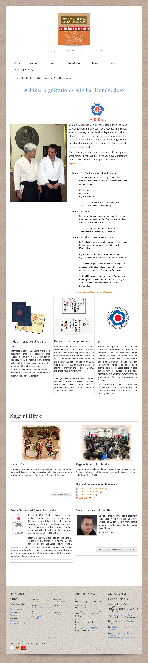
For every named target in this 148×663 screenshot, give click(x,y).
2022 (80, 497)
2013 (97, 488)
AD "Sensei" (37, 616)
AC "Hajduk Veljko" (40, 607)
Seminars (34, 63)
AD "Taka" (36, 601)
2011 (86, 488)
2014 (102, 488)
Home (17, 63)
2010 (81, 488)
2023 (86, 497)
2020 (86, 494)
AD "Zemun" (15, 606)
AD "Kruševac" (16, 621)
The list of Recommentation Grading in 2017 (117, 549)
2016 (86, 491)
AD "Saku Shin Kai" (18, 623)
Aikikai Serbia (74, 63)
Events (53, 63)
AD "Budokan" (59, 601)
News (77, 599)
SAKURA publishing (23, 69)
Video (113, 63)
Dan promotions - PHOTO (86, 628)
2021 (91, 494)
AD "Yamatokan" (17, 609)
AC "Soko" (57, 614)
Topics (95, 63)
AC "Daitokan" (59, 607)
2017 (91, 491)
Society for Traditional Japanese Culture (74, 50)
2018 (97, 491)
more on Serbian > (61, 494)
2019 (80, 494)
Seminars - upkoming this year (88, 611)
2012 (91, 488)
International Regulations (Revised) (94, 292)
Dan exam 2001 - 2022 (85, 619)
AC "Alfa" (13, 615)
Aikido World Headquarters (120, 615)
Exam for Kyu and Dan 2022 (87, 605)
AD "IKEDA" (36, 613)
